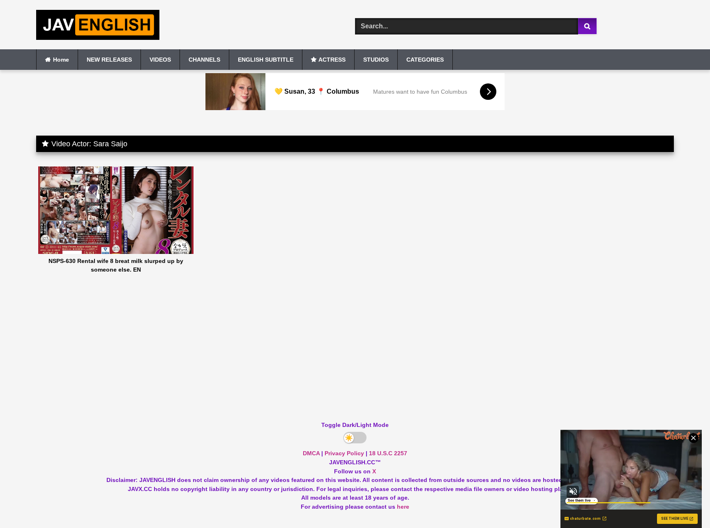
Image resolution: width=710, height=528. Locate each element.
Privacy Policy (344, 453)
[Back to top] (684, 504)
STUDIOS (376, 59)
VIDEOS (160, 59)
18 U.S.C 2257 (388, 453)
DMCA (311, 453)
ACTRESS (332, 59)
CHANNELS (204, 59)
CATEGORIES (425, 59)
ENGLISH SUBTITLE (265, 59)
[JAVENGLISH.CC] (97, 26)
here (403, 506)
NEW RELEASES (109, 59)
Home (61, 59)
